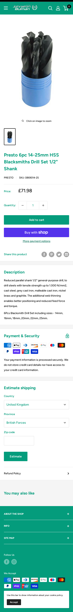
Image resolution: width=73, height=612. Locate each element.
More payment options (36, 241)
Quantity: (10, 205)
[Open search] (50, 8)
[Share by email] (66, 254)
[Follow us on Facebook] (6, 562)
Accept (14, 602)
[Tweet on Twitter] (59, 254)
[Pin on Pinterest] (51, 254)
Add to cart (36, 220)
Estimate (16, 456)
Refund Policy (12, 473)
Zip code (9, 432)
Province (9, 414)
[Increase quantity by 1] (43, 205)
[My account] (58, 8)
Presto (8, 177)
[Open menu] (6, 8)
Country (9, 396)
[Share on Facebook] (44, 254)
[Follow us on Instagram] (14, 562)
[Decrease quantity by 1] (22, 205)
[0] (65, 8)
